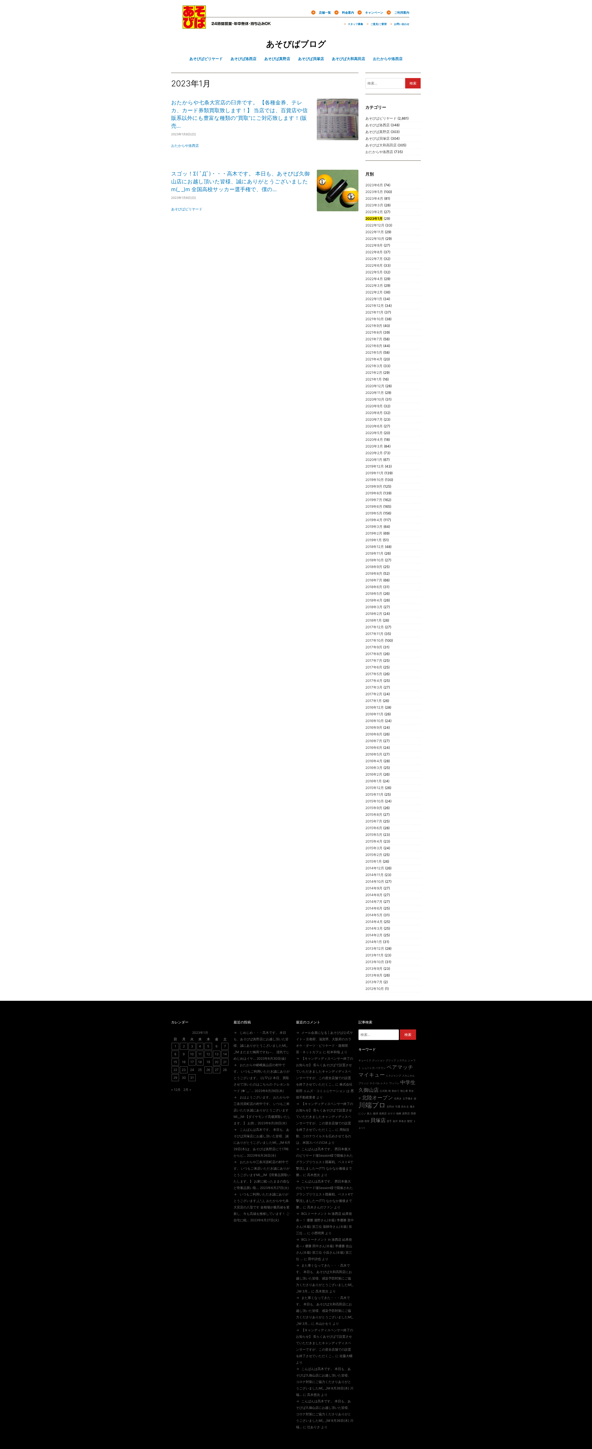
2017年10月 (374, 640)
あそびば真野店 (377, 132)
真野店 (406, 1113)
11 (200, 1054)
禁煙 (413, 1113)
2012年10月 (374, 988)
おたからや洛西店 (185, 145)
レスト (384, 1083)
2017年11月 (374, 634)
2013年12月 (374, 948)
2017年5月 (373, 674)
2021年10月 (374, 319)
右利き (398, 1098)
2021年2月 (373, 372)
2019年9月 (373, 486)
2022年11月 (374, 232)
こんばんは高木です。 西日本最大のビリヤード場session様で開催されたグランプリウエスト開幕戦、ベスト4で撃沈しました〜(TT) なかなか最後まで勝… (324, 1162)
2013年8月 (373, 975)
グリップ (391, 1060)
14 (225, 1054)
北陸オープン (377, 1098)
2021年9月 (373, 326)
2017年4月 (373, 680)
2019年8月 (373, 493)
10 (192, 1054)
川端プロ (372, 1105)
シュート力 (368, 1068)
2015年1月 (373, 861)
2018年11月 (374, 553)
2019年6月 (373, 506)
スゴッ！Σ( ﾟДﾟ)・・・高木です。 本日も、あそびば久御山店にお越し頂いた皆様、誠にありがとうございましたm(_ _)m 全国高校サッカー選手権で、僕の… (240, 181)
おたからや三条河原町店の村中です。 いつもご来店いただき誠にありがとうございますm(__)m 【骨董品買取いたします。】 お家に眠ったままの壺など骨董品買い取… (262, 1175)
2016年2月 (373, 774)
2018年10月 (374, 560)
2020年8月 (374, 413)
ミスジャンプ (393, 1075)
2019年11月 (374, 473)
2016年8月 (373, 734)
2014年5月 (373, 915)
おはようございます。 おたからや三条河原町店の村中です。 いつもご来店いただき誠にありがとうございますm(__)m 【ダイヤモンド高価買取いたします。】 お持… (262, 1110)
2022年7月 (374, 259)
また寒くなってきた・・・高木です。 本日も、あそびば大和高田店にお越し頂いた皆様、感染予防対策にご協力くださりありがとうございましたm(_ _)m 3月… (324, 1278)
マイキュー (371, 1075)
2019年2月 (373, 533)
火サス (391, 1113)
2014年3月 (374, 928)
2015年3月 (373, 848)
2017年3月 (373, 687)
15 (175, 1062)
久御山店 (368, 1090)
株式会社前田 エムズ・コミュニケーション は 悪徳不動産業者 (325, 1090)
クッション (378, 1060)
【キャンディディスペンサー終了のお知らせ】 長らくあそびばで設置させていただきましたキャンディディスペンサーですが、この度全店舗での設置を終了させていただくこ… (324, 1071)
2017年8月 (373, 654)
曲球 (375, 1113)
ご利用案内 (401, 12)
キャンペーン (374, 12)
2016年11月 (374, 714)
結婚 (361, 1121)
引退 (397, 1106)
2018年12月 (374, 547)
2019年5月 (373, 513)
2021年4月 (373, 359)
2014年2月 (373, 935)
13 (217, 1054)
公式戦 (383, 1090)
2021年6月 (373, 346)
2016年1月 (373, 781)
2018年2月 (373, 613)
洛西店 (383, 1113)
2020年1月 (373, 459)
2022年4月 (374, 279)
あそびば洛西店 (377, 125)
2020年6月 (374, 426)
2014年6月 (373, 908)
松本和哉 (333, 1052)
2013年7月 (373, 982)
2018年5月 (373, 593)
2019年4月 (373, 520)
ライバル (375, 1083)
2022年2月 (374, 292)
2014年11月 (374, 875)
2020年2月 (374, 453)
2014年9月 (373, 888)
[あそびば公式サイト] (194, 25)
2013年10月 (374, 962)
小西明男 (317, 1233)
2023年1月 (374, 218)
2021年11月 (374, 312)
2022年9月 (374, 245)
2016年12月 (374, 707)
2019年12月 (374, 466)
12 (208, 1054)
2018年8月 (373, 573)
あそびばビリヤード (186, 209)
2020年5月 (374, 433)
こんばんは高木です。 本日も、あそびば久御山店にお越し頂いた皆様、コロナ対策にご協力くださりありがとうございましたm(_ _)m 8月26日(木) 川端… (324, 1382)
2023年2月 (374, 212)
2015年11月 (374, 794)
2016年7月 (373, 741)
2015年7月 (373, 821)
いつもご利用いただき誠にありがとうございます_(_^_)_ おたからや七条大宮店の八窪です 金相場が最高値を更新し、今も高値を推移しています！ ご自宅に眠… (262, 1207)
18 (200, 1062)
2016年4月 (373, 761)
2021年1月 (373, 379)
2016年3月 (373, 767)
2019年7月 (373, 500)
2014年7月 (373, 901)
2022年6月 (374, 265)
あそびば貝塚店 (377, 138)
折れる (405, 1106)
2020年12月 (374, 386)
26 (208, 1070)
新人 (369, 1113)
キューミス (364, 1060)
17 (192, 1062)
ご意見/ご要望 (378, 24)
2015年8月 (373, 814)
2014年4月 (374, 922)
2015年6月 (373, 828)
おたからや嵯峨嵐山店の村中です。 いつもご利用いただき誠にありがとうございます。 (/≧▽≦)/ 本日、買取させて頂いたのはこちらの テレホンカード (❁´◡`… (262, 1078)
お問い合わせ (401, 24)
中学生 (408, 1082)
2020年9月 (374, 406)
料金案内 (348, 12)
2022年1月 (373, 299)
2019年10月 (374, 480)
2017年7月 (373, 660)
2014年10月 (374, 881)
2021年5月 (373, 352)
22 (175, 1070)
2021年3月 (373, 366)
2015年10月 (374, 801)
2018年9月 (373, 567)
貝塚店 (378, 1120)
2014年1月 (373, 942)
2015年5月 (373, 834)
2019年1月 (373, 540)
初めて (395, 1090)
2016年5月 (373, 754)
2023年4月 (374, 198)
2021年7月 (373, 339)
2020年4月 (374, 439)
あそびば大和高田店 (381, 145)
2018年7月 (373, 580)
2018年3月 (373, 607)
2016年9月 (373, 727)
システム (402, 1060)
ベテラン (381, 1068)
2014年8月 (373, 895)
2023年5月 (374, 192)
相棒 (398, 1113)
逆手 (389, 1121)
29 (175, 1078)
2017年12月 (374, 627)
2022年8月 (374, 252)
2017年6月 (373, 667)
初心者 (404, 1090)
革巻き (402, 1121)
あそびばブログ (296, 44)
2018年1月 (373, 620)
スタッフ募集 (355, 24)
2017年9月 (373, 647)
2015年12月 (374, 788)
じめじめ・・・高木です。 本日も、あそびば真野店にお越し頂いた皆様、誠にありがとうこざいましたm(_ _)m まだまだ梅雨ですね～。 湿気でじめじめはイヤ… (261, 1045)
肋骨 (367, 1121)
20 (217, 1062)
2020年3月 (374, 446)
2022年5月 (374, 272)
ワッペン (394, 1083)
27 (217, 1070)
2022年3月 (374, 285)
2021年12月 (374, 305)
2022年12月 (374, 225)
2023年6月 (374, 185)
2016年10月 (374, 721)
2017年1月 (373, 701)
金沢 (395, 1121)
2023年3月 (374, 205)
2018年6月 (373, 587)
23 (184, 1070)
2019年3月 (373, 526)
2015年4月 (373, 841)
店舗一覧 (325, 12)
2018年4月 (373, 600)
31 (192, 1078)
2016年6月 (373, 747)
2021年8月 (373, 332)
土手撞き (408, 1098)
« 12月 (176, 1090)
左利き (390, 1106)
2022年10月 (374, 238)
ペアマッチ (400, 1067)
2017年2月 (373, 694)
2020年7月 (374, 419)
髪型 (409, 1121)
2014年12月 (374, 868)
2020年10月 (374, 399)
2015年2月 (373, 855)
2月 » (187, 1090)
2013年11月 (374, 955)
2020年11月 (374, 392)
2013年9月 (373, 968)
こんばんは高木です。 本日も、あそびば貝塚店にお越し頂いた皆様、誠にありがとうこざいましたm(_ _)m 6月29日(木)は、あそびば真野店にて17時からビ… (262, 1142)
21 (225, 1062)
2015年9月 (373, 808)
